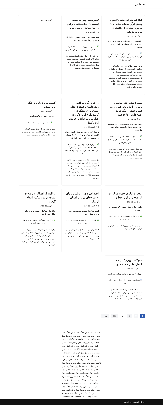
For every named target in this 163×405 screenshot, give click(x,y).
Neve (142, 402)
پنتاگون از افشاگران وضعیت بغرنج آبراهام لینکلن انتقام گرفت (40, 197)
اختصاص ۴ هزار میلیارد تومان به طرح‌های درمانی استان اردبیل (82, 197)
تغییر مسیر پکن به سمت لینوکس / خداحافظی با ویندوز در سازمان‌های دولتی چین (82, 23)
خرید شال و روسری (70, 383)
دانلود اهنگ (71, 343)
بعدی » (105, 316)
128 (114, 316)
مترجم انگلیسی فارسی (76, 349)
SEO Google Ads (89, 397)
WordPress (128, 402)
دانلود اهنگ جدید (82, 332)
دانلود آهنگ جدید (68, 390)
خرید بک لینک (94, 332)
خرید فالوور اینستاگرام (78, 339)
